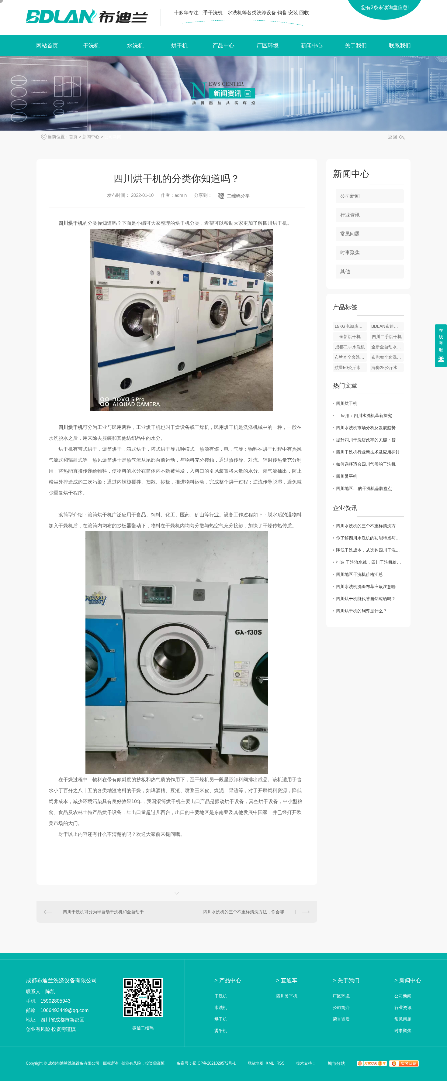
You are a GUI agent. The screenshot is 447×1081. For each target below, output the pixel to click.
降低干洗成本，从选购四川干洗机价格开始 (370, 550)
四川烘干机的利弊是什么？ (361, 610)
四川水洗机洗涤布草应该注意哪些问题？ (370, 586)
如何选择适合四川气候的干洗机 (366, 464)
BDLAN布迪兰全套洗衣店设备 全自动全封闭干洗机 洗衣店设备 (387, 326)
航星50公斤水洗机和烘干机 (350, 367)
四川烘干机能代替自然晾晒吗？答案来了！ (370, 598)
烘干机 (179, 46)
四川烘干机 (346, 403)
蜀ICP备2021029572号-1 (214, 1063)
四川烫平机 (346, 476)
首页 (73, 136)
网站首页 (47, 46)
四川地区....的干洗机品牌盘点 (364, 488)
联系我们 (400, 46)
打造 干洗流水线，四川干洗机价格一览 (370, 562)
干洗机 (91, 46)
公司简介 (341, 1007)
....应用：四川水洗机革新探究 (364, 415)
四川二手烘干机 (387, 336)
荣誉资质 (341, 1019)
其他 (345, 271)
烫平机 (220, 1030)
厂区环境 (268, 46)
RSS (280, 1063)
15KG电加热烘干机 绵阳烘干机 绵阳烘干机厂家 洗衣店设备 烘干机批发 (350, 326)
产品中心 (223, 46)
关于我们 (356, 46)
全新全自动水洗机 (387, 346)
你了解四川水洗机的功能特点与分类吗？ (370, 537)
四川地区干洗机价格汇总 (359, 574)
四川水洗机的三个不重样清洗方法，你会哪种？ (248, 911)
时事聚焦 (350, 252)
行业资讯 (350, 214)
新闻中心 (312, 46)
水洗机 (135, 46)
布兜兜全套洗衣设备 (387, 357)
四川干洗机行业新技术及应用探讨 (368, 452)
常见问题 (350, 233)
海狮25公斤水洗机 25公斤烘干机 (387, 367)
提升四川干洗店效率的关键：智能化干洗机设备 (370, 439)
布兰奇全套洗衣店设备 (350, 357)
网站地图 (255, 1063)
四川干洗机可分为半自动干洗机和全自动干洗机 (107, 911)
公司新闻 (112, 136)
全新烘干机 (350, 336)
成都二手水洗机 (350, 346)
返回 (392, 136)
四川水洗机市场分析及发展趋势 (366, 427)
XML (270, 1063)
